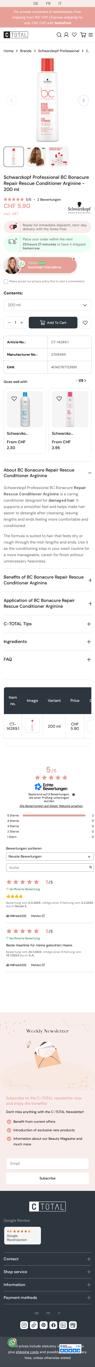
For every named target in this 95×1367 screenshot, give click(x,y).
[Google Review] (22, 1236)
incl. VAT (11, 213)
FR (48, 3)
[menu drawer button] (90, 34)
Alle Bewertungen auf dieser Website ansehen (51, 806)
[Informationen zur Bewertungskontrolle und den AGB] (74, 795)
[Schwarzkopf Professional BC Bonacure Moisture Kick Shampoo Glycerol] (25, 409)
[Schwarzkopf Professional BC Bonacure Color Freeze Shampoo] (70, 409)
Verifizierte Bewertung (24, 888)
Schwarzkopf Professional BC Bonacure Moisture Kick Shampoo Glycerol (17, 433)
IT (60, 3)
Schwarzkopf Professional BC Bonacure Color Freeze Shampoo (62, 433)
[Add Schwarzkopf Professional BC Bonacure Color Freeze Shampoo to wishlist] (59, 398)
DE (35, 3)
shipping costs (27, 1352)
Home (8, 51)
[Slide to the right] (83, 100)
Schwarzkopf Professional (58, 51)
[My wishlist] (74, 34)
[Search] (59, 34)
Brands (25, 51)
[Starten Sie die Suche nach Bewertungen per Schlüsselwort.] (91, 867)
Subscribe (47, 1178)
